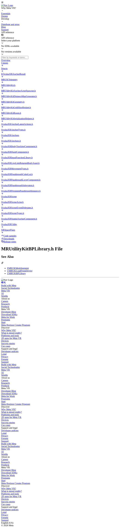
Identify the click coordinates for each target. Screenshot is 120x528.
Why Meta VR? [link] (8, 330)
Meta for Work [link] (8, 317)
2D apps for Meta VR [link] (11, 338)
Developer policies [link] (9, 351)
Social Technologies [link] (10, 288)
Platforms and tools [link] (10, 335)
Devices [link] (5, 341)
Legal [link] (3, 354)
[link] (7, 5)
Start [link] (3, 322)
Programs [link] (5, 319)
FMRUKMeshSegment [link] (18, 268)
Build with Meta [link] (8, 285)
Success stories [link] (8, 343)
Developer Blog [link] (8, 312)
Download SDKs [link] (9, 314)
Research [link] (5, 304)
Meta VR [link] (5, 290)
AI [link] (2, 293)
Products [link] (5, 306)
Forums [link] (4, 359)
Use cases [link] (5, 346)
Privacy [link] (4, 356)
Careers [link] (4, 301)
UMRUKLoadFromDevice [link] (19, 271)
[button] (60, 2)
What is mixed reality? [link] (11, 333)
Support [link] (4, 362)
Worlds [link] (4, 296)
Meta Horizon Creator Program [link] (15, 325)
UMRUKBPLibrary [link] (16, 273)
